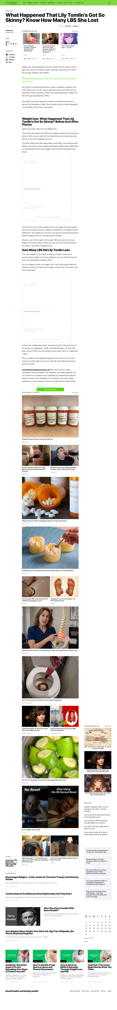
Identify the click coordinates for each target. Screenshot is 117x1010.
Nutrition (59, 3)
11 (90, 925)
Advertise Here (79, 3)
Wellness (30, 3)
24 (86, 931)
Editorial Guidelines (75, 991)
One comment (10, 26)
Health (36, 3)
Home (24, 3)
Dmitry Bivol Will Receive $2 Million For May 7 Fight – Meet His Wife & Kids (11, 863)
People (9, 10)
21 (101, 928)
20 (98, 928)
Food (65, 3)
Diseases (43, 3)
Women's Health (38, 961)
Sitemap (103, 991)
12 (94, 925)
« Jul (85, 941)
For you (70, 3)
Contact (109, 991)
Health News (50, 3)
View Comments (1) (50, 389)
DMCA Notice (85, 991)
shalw (7, 42)
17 (86, 928)
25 (90, 931)
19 (94, 928)
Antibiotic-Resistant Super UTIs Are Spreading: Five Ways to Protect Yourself (96, 809)
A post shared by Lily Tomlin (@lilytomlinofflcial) (46, 217)
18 (90, 928)
